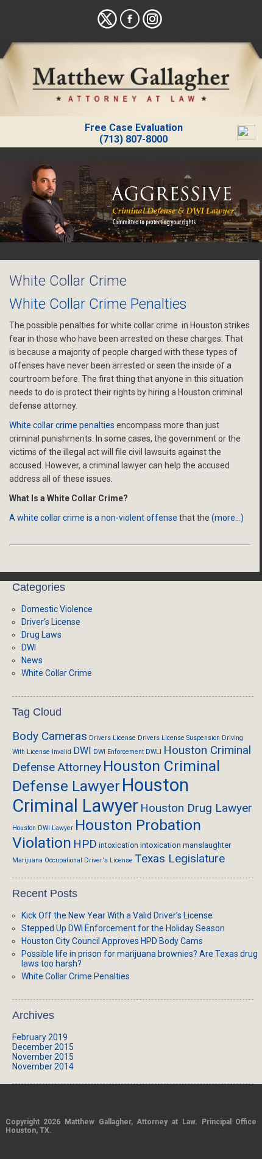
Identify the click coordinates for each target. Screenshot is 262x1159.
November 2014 (43, 1066)
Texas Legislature (180, 858)
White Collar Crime (56, 673)
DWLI (153, 752)
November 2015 (43, 1057)
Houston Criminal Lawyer (100, 795)
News (32, 660)
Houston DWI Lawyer (42, 828)
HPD (85, 844)
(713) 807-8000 (133, 139)
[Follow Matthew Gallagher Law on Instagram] (152, 25)
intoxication (118, 845)
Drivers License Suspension (179, 738)
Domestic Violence (57, 609)
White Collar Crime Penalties (98, 303)
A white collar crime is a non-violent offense (93, 518)
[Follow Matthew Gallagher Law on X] (107, 25)
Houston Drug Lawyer (196, 808)
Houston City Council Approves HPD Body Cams (112, 941)
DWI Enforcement (118, 752)
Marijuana (27, 860)
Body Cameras (49, 736)
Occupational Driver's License (88, 860)
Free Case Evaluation (134, 127)
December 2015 (43, 1047)
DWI (28, 647)
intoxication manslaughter (185, 845)
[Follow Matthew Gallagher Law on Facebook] (130, 25)
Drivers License (112, 738)
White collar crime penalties (62, 425)
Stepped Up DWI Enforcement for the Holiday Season (123, 928)
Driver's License (50, 622)
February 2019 (40, 1037)
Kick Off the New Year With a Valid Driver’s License (117, 915)
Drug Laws (41, 634)
